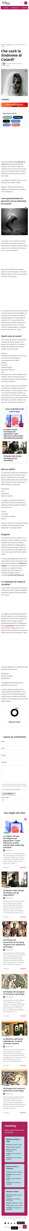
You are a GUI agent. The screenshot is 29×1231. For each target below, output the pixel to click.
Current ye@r (5, 797)
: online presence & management (13, 1183)
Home (2, 44)
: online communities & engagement (13, 1158)
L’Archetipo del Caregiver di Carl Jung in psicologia (14, 993)
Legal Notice (11, 1217)
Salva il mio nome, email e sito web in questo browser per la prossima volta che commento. (15, 785)
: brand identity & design (14, 1144)
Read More (23, 867)
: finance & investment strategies (13, 1175)
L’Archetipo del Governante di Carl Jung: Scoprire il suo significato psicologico (14, 943)
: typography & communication (11, 1150)
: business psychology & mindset (13, 1179)
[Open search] (21, 3)
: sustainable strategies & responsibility (14, 1195)
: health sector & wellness (14, 1203)
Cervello (6, 7)
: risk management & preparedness (13, 1208)
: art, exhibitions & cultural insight (13, 1199)
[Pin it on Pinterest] (26, 71)
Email (3, 748)
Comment (4, 762)
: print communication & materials (13, 1154)
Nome (3, 741)
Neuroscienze (14, 7)
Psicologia (8, 44)
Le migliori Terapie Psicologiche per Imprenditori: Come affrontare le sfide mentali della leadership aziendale (13, 842)
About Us (5, 1217)
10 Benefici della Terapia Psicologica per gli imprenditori (13, 892)
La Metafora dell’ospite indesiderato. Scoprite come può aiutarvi (13, 1041)
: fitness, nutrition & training (14, 1205)
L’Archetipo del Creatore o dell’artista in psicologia (14, 1089)
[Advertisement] (14, 28)
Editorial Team (10, 63)
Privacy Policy (18, 1217)
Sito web (3, 755)
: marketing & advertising (13, 1147)
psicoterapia (10, 625)
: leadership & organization (14, 1172)
